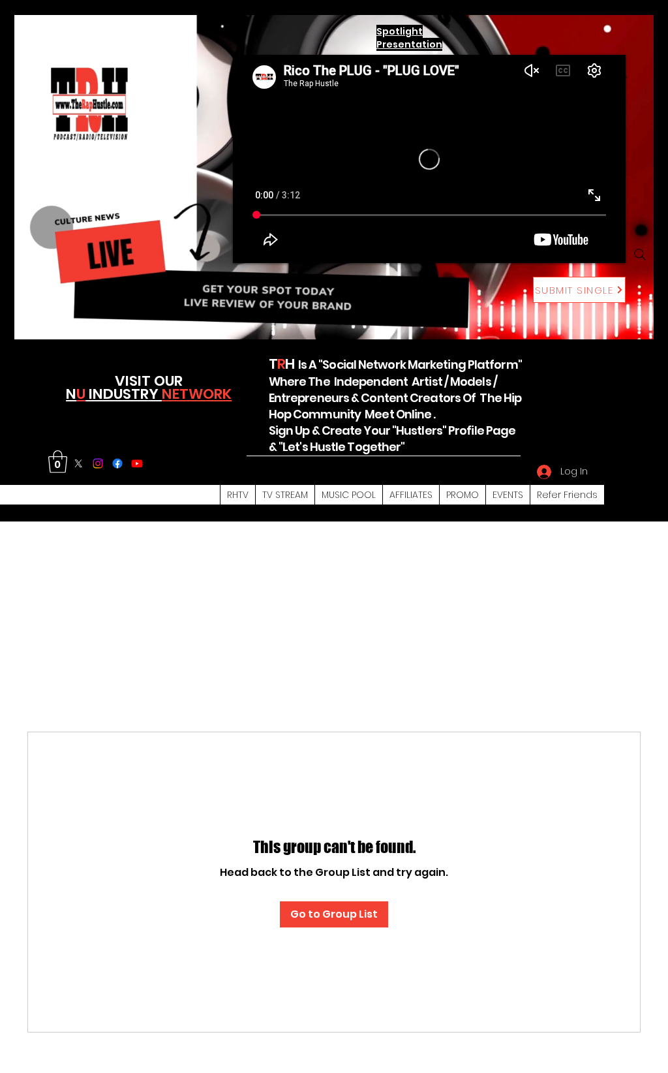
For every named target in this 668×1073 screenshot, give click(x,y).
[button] (57, 461)
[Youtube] (137, 463)
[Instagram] (97, 463)
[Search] (640, 254)
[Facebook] (117, 463)
